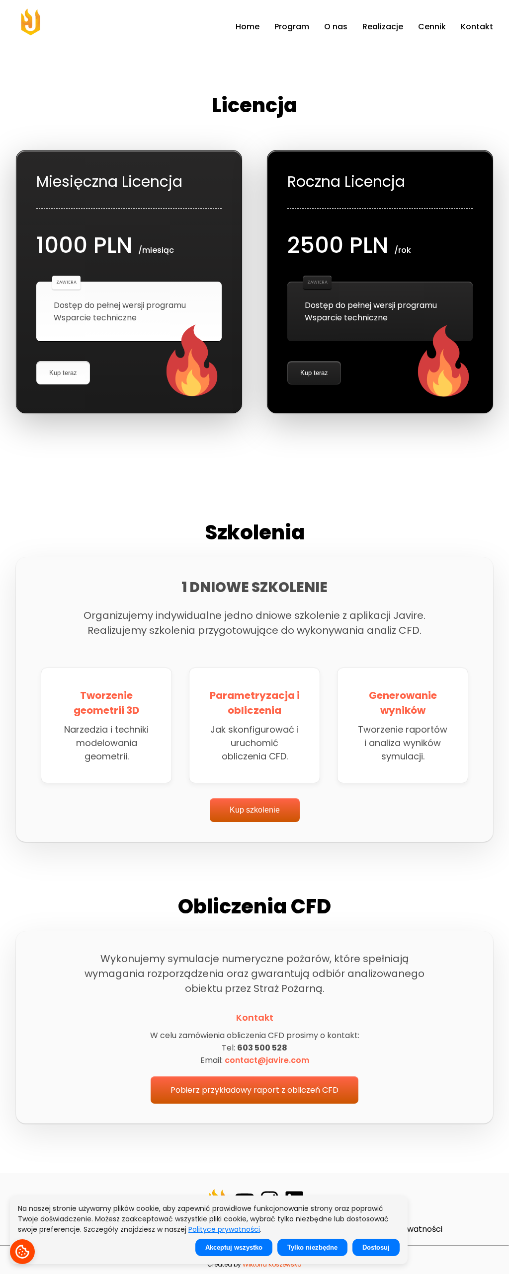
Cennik (432, 26)
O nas (335, 26)
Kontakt (477, 26)
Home (247, 26)
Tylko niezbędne (312, 1247)
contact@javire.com (267, 1060)
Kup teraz (63, 372)
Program (291, 26)
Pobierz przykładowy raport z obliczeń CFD (254, 1090)
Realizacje (382, 26)
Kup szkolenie (255, 810)
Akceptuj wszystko (233, 1247)
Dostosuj (376, 1247)
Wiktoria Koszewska (272, 1264)
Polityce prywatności (224, 1229)
